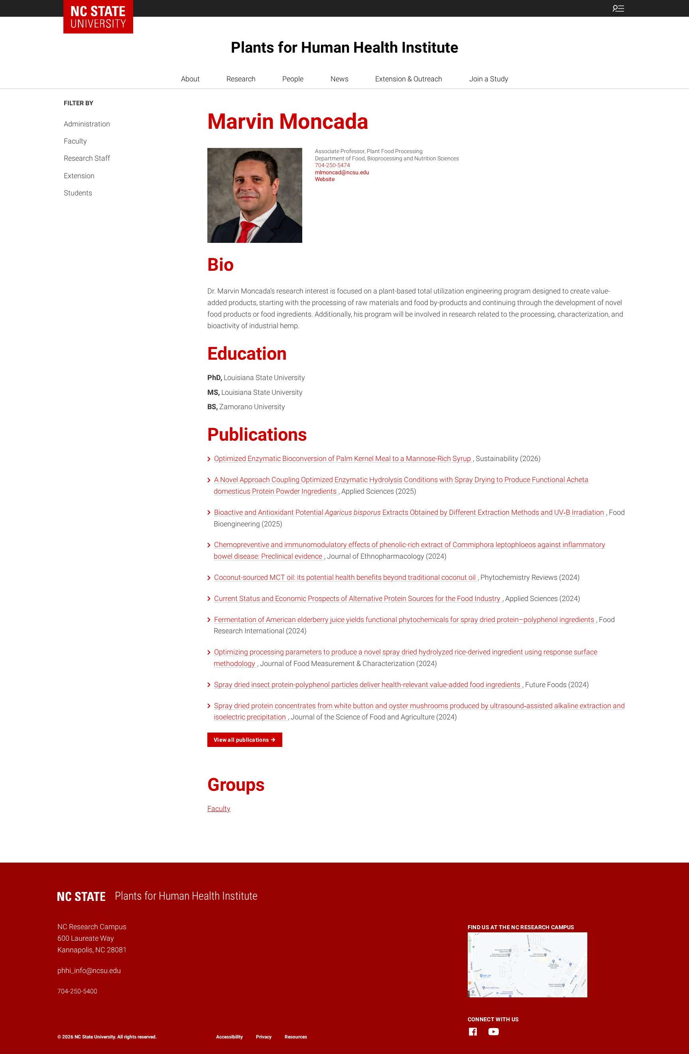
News (339, 79)
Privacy (264, 1037)
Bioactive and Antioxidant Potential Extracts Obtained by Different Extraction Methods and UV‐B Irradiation (410, 512)
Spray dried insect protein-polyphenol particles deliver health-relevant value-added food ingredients (368, 684)
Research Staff (87, 158)
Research (241, 79)
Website (325, 179)
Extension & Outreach (408, 79)
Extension (79, 175)
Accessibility (229, 1037)
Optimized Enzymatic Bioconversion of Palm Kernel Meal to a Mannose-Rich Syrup (343, 458)
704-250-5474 (332, 165)
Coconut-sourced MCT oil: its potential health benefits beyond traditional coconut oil (345, 577)
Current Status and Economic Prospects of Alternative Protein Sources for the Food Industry (358, 598)
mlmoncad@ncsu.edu (342, 172)
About (190, 79)
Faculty (75, 141)
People (292, 79)
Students (78, 193)
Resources (296, 1037)
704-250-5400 (77, 991)
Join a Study (488, 79)
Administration (87, 124)
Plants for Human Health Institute (345, 47)
